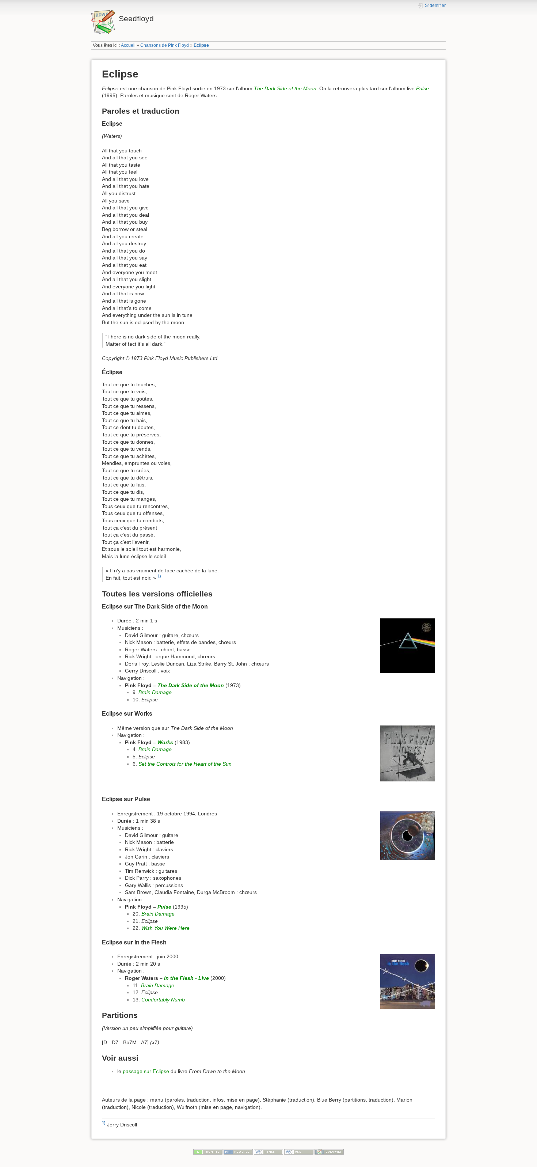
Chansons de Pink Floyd (164, 45)
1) (159, 576)
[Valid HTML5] (268, 1151)
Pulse (422, 88)
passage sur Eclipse (146, 1071)
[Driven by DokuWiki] (329, 1151)
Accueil (128, 45)
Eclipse (201, 45)
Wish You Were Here (165, 928)
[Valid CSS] (298, 1151)
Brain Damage (155, 692)
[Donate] (207, 1151)
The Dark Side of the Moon (285, 88)
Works (165, 742)
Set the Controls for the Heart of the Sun (185, 764)
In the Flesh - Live (186, 978)
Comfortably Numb (163, 1000)
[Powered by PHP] (238, 1151)
